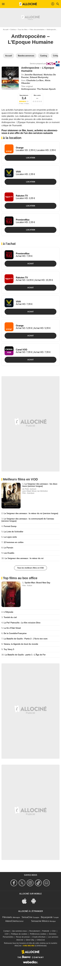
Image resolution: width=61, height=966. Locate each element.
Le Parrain (8, 548)
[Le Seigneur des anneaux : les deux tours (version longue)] (11, 495)
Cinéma (13, 29)
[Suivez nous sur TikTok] (38, 883)
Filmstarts (7, 917)
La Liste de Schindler (13, 532)
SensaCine (27, 917)
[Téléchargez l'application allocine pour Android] (35, 901)
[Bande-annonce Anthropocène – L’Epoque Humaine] (10, 78)
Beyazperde (47, 917)
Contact (6, 931)
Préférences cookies (38, 934)
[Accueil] (28, 4)
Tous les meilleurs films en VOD (30, 568)
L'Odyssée (8, 612)
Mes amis (37, 95)
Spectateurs (24, 95)
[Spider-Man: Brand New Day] (11, 594)
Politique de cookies (19, 934)
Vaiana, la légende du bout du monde (21, 644)
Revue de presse (23, 937)
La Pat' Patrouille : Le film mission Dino (22, 623)
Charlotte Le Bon (35, 80)
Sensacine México (40, 921)
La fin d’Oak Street (12, 628)
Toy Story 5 (9, 649)
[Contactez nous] (47, 883)
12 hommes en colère (13, 542)
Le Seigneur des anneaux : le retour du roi (24, 558)
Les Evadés (9, 553)
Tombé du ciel (10, 617)
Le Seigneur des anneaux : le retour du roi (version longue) (31, 513)
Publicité (45, 931)
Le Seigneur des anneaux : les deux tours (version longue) (39, 485)
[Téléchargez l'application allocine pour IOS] (26, 901)
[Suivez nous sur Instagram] (30, 883)
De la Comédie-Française (15, 633)
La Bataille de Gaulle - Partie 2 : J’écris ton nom (26, 639)
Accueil (5, 29)
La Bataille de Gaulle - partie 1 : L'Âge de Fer (25, 655)
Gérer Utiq (30, 940)
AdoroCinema (12, 921)
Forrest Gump (10, 526)
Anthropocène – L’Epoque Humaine (30, 39)
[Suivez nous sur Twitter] (22, 883)
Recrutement (34, 931)
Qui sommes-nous (19, 931)
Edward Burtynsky (39, 77)
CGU (54, 931)
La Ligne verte (10, 537)
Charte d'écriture (39, 937)
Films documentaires (37, 29)
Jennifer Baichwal (33, 74)
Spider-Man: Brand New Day (37, 583)
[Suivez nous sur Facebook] (14, 883)
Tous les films (23, 29)
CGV (7, 934)
